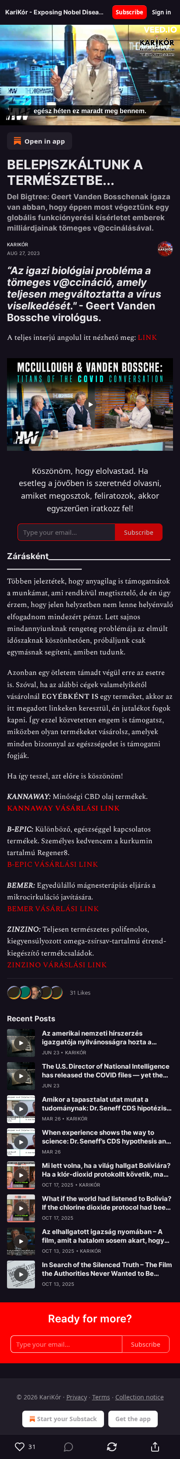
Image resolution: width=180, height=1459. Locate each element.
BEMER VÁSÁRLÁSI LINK (53, 909)
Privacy (76, 1397)
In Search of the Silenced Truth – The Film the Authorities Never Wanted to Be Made (107, 1269)
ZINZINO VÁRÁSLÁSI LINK (57, 965)
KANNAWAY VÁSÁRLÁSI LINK (63, 808)
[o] (21, 1043)
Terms (101, 1397)
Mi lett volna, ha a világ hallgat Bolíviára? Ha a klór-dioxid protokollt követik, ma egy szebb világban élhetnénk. (106, 1170)
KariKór (17, 244)
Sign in (161, 12)
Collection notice (139, 1397)
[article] (90, 1043)
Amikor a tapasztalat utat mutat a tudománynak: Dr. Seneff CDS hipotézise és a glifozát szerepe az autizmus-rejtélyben (106, 1104)
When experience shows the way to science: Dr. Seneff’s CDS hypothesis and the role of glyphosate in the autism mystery (106, 1137)
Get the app (133, 1419)
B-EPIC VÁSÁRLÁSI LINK (52, 864)
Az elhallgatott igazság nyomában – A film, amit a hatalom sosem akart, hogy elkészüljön (103, 1236)
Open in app (44, 141)
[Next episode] (29, 116)
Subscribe (129, 12)
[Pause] (9, 116)
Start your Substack (67, 1419)
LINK (147, 337)
